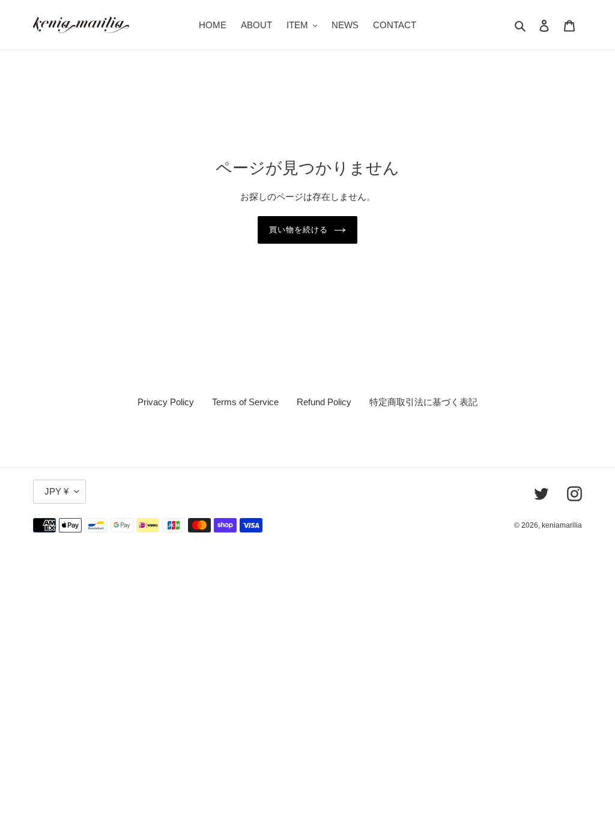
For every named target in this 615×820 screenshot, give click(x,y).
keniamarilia (562, 525)
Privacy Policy (166, 402)
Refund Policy (324, 402)
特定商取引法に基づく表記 (423, 402)
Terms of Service (245, 402)
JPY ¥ (56, 491)
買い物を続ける (298, 229)
